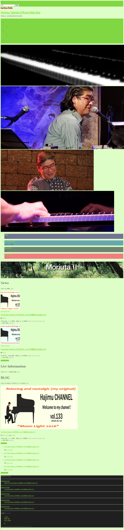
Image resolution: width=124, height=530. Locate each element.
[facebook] (4, 523)
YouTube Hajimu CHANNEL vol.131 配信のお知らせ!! (21, 453)
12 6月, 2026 (9, 470)
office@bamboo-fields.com (9, 1)
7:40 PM (12, 435)
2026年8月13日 (5, 311)
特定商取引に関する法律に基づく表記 (19, 37)
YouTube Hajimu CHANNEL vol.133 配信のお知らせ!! (23, 315)
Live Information (10, 241)
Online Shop (8, 254)
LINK (5, 40)
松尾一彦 (6, 518)
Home (6, 22)
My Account (11, 35)
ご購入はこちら (5, 277)
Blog (5, 39)
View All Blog (4, 473)
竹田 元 (4, 318)
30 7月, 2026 (9, 450)
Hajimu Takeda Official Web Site (20, 12)
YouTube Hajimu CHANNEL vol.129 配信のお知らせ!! (21, 466)
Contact (6, 42)
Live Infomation (8, 30)
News (6, 234)
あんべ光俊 (7, 520)
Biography (11, 26)
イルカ (6, 516)
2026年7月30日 (5, 345)
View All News (5, 360)
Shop (5, 31)
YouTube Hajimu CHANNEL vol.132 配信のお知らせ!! (23, 349)
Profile (6, 24)
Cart (9, 33)
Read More (4, 443)
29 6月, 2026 (9, 463)
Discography (11, 28)
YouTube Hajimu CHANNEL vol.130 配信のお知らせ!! (21, 460)
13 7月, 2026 (9, 456)
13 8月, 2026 (5, 435)
